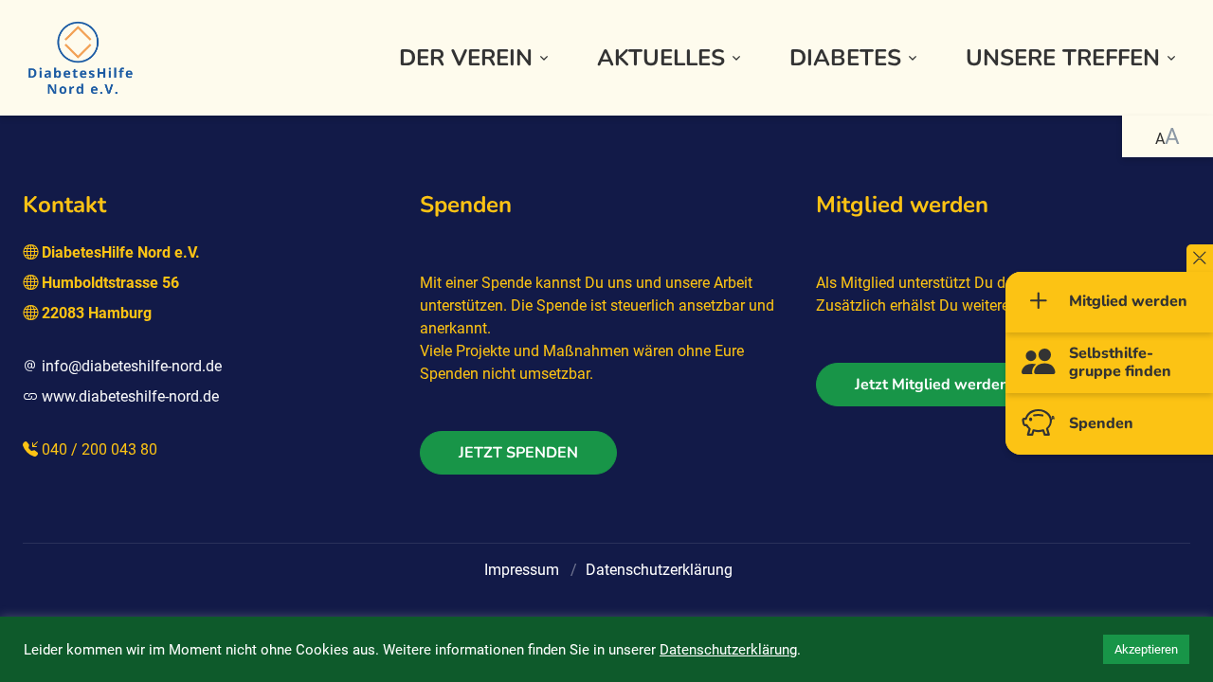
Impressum (521, 570)
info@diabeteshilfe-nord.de (132, 366)
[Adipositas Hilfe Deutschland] (79, 56)
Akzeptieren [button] (1146, 649)
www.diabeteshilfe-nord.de (130, 396)
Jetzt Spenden (518, 452)
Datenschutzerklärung (659, 570)
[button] (475, 58)
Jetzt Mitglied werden (931, 384)
